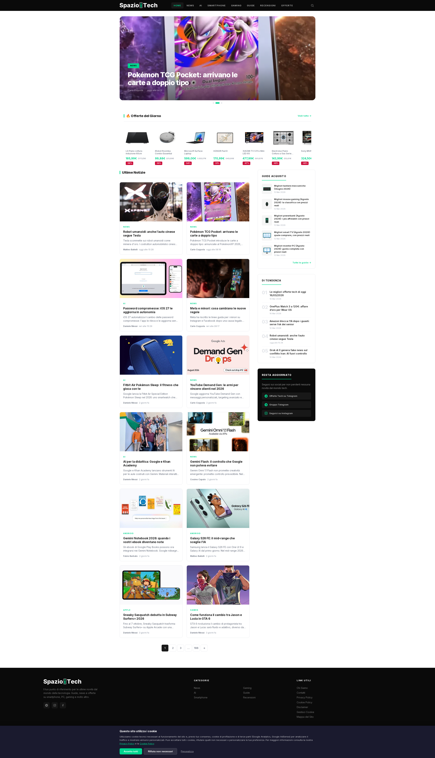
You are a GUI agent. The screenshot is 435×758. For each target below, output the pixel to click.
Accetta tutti (131, 751)
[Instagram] (55, 705)
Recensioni (268, 5)
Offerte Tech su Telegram (283, 396)
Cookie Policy (147, 743)
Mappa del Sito (305, 716)
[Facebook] (63, 705)
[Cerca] (312, 5)
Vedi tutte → (304, 115)
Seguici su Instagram (281, 413)
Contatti (301, 692)
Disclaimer (302, 707)
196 (196, 648)
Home (177, 5)
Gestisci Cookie (305, 712)
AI (200, 5)
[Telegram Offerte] (47, 705)
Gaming (236, 5)
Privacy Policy (127, 743)
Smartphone (216, 5)
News (190, 5)
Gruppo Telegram (279, 404)
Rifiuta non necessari (160, 751)
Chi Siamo (302, 687)
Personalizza (187, 751)
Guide (251, 5)
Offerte (287, 5)
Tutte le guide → (301, 262)
